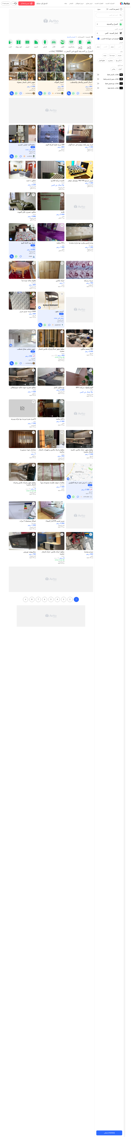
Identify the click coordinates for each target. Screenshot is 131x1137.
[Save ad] (90, 56)
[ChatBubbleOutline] (78, 93)
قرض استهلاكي (79, 3)
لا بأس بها (118, 60)
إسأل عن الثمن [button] (56, 185)
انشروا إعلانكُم (25, 3)
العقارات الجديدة (99, 3)
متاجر (113, 69)
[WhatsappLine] (73, 93)
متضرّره (110, 60)
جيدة (105, 55)
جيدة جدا (112, 55)
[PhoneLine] (69, 93)
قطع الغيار (102, 60)
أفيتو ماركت (81, 37)
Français (6, 3)
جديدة (119, 55)
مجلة (65, 3)
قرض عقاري (89, 3)
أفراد (120, 69)
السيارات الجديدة (110, 3)
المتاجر (71, 3)
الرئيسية (88, 37)
